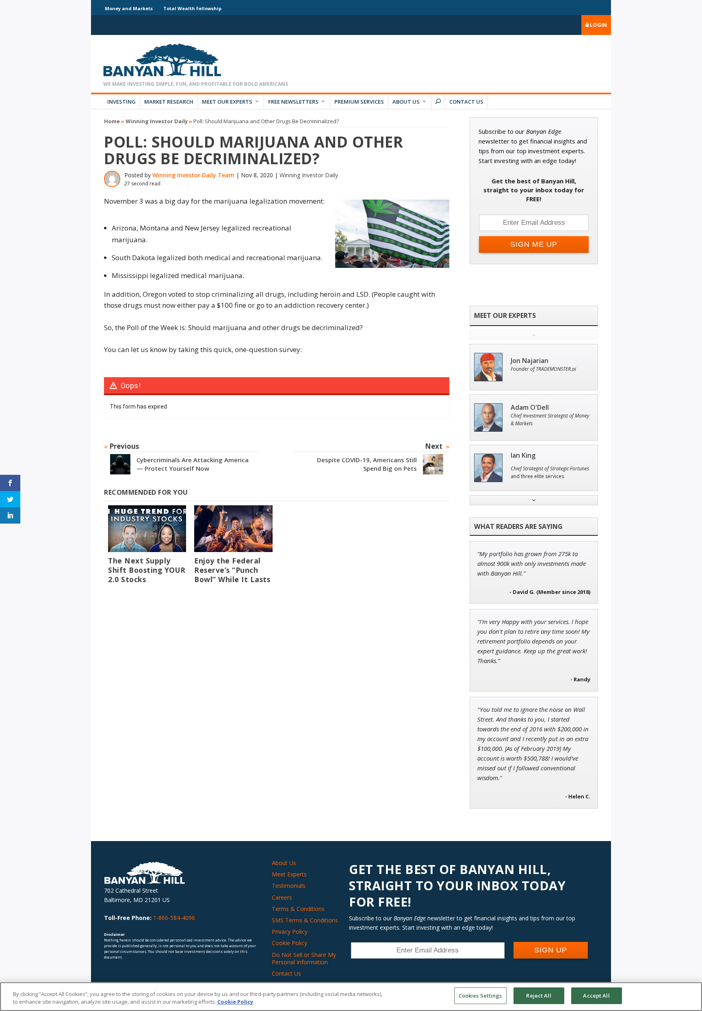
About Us (406, 101)
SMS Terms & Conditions (305, 920)
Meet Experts (289, 874)
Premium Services (359, 101)
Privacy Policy (290, 931)
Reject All (538, 995)
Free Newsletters (293, 101)
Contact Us (466, 101)
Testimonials (289, 885)
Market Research (168, 101)
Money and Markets (129, 8)
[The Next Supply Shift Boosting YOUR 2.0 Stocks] (147, 528)
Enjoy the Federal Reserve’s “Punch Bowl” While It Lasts (232, 570)
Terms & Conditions (298, 909)
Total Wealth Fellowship (192, 8)
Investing (121, 101)
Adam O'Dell (530, 407)
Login (598, 24)
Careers (282, 897)
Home (112, 121)
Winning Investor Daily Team (193, 175)
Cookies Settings (480, 995)
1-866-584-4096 (174, 918)
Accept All (596, 995)
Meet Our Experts (227, 101)
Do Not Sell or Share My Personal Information (304, 958)
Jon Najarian (529, 361)
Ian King (523, 455)
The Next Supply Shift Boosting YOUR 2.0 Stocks (147, 570)
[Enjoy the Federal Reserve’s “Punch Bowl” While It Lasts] (233, 528)
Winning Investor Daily (157, 121)
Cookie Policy (289, 943)
